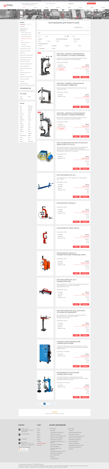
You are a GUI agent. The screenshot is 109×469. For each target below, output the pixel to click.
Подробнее (84, 77)
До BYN (70, 36)
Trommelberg (42, 48)
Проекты (58, 7)
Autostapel (30, 108)
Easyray (29, 117)
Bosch (21, 96)
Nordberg (21, 131)
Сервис (46, 7)
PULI (20, 133)
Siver (29, 137)
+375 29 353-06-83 (92, 2)
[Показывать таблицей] (41, 27)
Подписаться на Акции (41, 443)
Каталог (24, 7)
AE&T (21, 106)
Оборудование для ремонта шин (26, 39)
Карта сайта (39, 445)
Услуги (35, 7)
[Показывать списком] (39, 27)
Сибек (53, 48)
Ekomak (29, 119)
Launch (29, 127)
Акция (39, 112)
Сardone (21, 98)
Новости (80, 7)
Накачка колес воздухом (26, 46)
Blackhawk (30, 110)
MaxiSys (21, 129)
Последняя (52, 403)
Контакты (103, 7)
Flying (21, 121)
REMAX (29, 135)
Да (40, 41)
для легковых (22, 24)
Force (29, 121)
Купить (76, 77)
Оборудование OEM (25, 88)
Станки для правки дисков (26, 36)
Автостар (22, 113)
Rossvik (67, 45)
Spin (80, 45)
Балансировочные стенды (26, 34)
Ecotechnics (22, 119)
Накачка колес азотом (25, 42)
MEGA (29, 129)
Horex (40, 45)
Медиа (92, 7)
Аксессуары (23, 44)
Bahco (21, 110)
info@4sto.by (71, 3)
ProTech (29, 131)
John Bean (22, 125)
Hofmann (21, 123)
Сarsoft (29, 96)
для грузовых (28, 24)
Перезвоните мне (91, 3)
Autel (21, 108)
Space (21, 139)
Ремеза (21, 115)
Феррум (21, 117)
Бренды (69, 7)
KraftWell (54, 45)
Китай (29, 113)
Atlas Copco (30, 106)
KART (29, 125)
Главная (21, 17)
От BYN (43, 36)
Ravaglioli (30, 133)
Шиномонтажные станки (26, 32)
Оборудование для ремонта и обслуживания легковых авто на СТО (45, 17)
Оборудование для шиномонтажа (69, 17)
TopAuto (21, 141)
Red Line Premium (23, 135)
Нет (49, 41)
